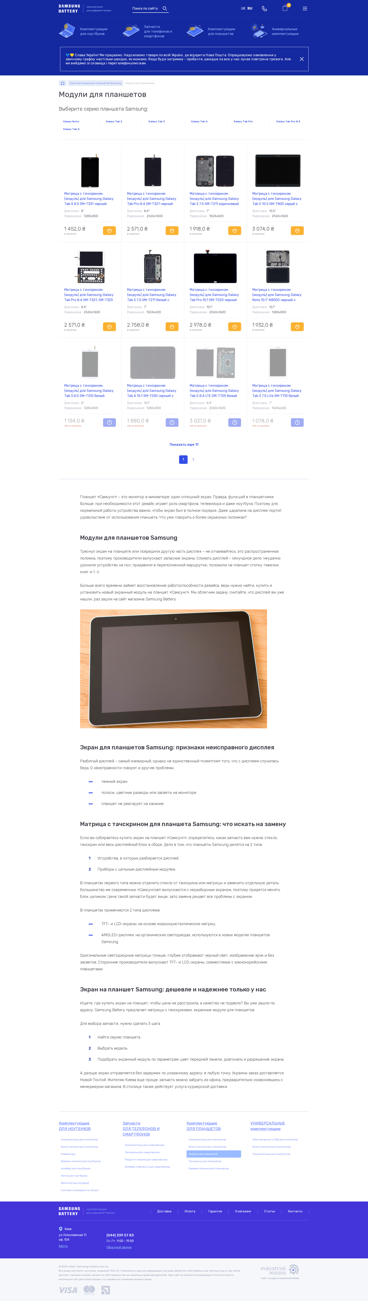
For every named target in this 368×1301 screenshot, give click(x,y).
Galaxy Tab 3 (156, 121)
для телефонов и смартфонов (158, 31)
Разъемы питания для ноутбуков (81, 1161)
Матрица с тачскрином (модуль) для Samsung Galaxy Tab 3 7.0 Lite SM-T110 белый (277, 391)
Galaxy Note (71, 121)
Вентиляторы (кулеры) (75, 1182)
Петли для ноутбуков (74, 1175)
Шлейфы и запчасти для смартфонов (147, 1166)
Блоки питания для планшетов (207, 1146)
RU (249, 8)
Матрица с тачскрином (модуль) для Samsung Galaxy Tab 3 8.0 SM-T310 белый (89, 391)
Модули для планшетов (203, 1153)
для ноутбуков (93, 31)
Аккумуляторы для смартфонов (144, 1145)
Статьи (269, 1211)
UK (243, 8)
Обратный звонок (119, 1247)
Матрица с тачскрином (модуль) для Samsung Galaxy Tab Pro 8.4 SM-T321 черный (151, 199)
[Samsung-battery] (62, 83)
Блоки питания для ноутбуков (79, 1146)
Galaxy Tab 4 (199, 121)
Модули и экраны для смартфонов (146, 1159)
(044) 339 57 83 (120, 1235)
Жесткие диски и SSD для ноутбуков (275, 1139)
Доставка (164, 1211)
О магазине (243, 1211)
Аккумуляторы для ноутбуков (79, 1139)
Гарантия (215, 1211)
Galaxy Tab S (71, 129)
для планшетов (221, 31)
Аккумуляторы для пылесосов (271, 1153)
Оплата (190, 1211)
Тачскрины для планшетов (205, 1161)
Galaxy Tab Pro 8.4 (288, 121)
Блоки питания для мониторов (272, 1146)
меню (305, 8)
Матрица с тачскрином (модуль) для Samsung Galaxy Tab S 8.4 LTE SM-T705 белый (214, 391)
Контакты (295, 1211)
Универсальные (285, 31)
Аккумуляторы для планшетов (207, 1139)
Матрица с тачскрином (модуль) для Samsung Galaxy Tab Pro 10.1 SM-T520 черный (214, 295)
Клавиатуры (68, 1153)
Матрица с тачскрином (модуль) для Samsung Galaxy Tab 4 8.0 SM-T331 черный (89, 199)
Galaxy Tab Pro (243, 121)
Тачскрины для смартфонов (142, 1152)
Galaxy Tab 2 (114, 121)
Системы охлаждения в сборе (79, 1190)
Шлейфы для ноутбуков (75, 1168)
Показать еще (184, 445)
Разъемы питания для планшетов (209, 1168)
